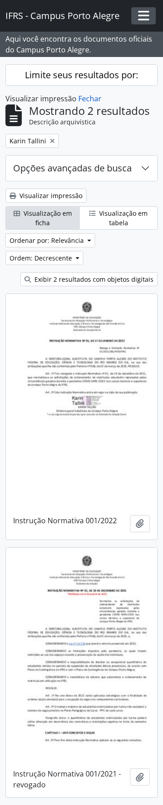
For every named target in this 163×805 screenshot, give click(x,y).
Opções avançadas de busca (72, 168)
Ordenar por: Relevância (48, 240)
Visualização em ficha (47, 218)
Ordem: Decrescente (42, 258)
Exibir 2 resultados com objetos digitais (93, 279)
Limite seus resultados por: (81, 75)
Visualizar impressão (50, 195)
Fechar (89, 99)
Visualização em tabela (122, 218)
